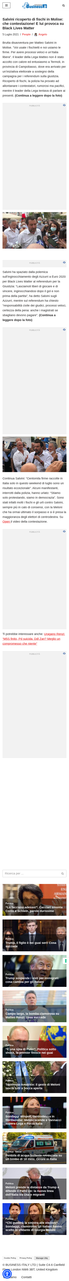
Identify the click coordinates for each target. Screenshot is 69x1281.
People (26, 34)
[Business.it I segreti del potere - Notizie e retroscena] (34, 5)
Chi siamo (10, 1277)
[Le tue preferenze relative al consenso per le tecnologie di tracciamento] (66, 961)
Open (7, 521)
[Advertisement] (34, 794)
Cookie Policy (10, 1258)
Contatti (26, 1277)
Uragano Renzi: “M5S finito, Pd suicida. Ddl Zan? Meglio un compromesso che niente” (34, 638)
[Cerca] (63, 5)
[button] (7, 1274)
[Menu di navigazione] (6, 5)
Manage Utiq (42, 1258)
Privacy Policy (26, 1258)
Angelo (43, 34)
